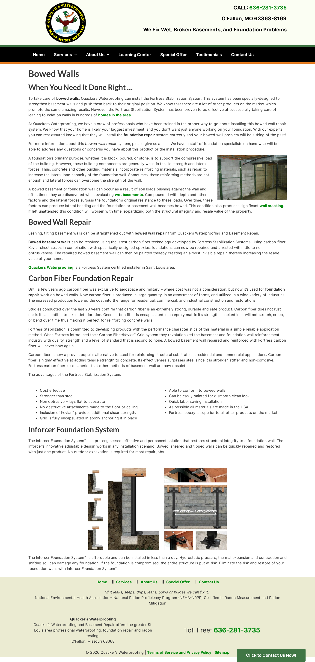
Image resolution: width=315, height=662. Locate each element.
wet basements (129, 194)
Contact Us (242, 54)
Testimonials (209, 54)
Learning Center (135, 54)
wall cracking (271, 205)
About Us (95, 54)
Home (39, 54)
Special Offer (173, 54)
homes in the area (114, 115)
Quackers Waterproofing (50, 267)
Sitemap (222, 652)
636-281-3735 (268, 8)
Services (63, 54)
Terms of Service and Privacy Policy (179, 652)
